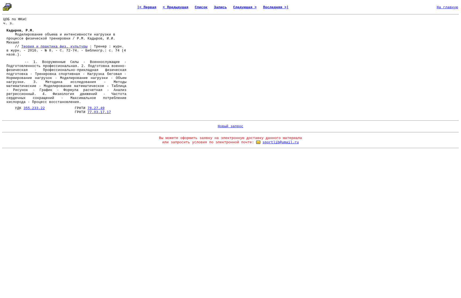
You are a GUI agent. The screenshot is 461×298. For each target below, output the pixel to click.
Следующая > (245, 7)
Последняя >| (276, 7)
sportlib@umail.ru (281, 142)
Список (201, 7)
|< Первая (146, 7)
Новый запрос (230, 126)
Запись (220, 7)
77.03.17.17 (99, 112)
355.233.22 (34, 108)
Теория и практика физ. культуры (54, 47)
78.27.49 (96, 108)
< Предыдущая (175, 7)
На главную (447, 7)
